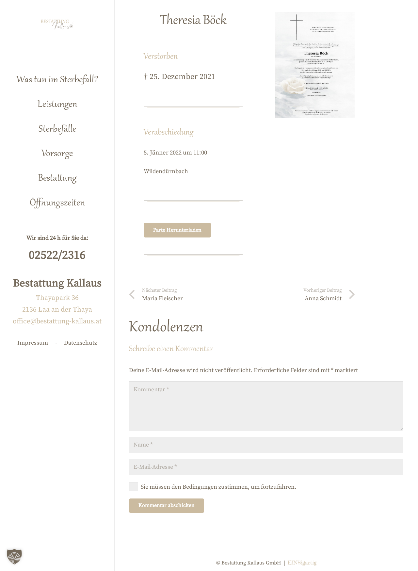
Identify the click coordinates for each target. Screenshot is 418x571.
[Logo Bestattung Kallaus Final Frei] (57, 24)
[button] (87, 102)
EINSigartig (302, 562)
